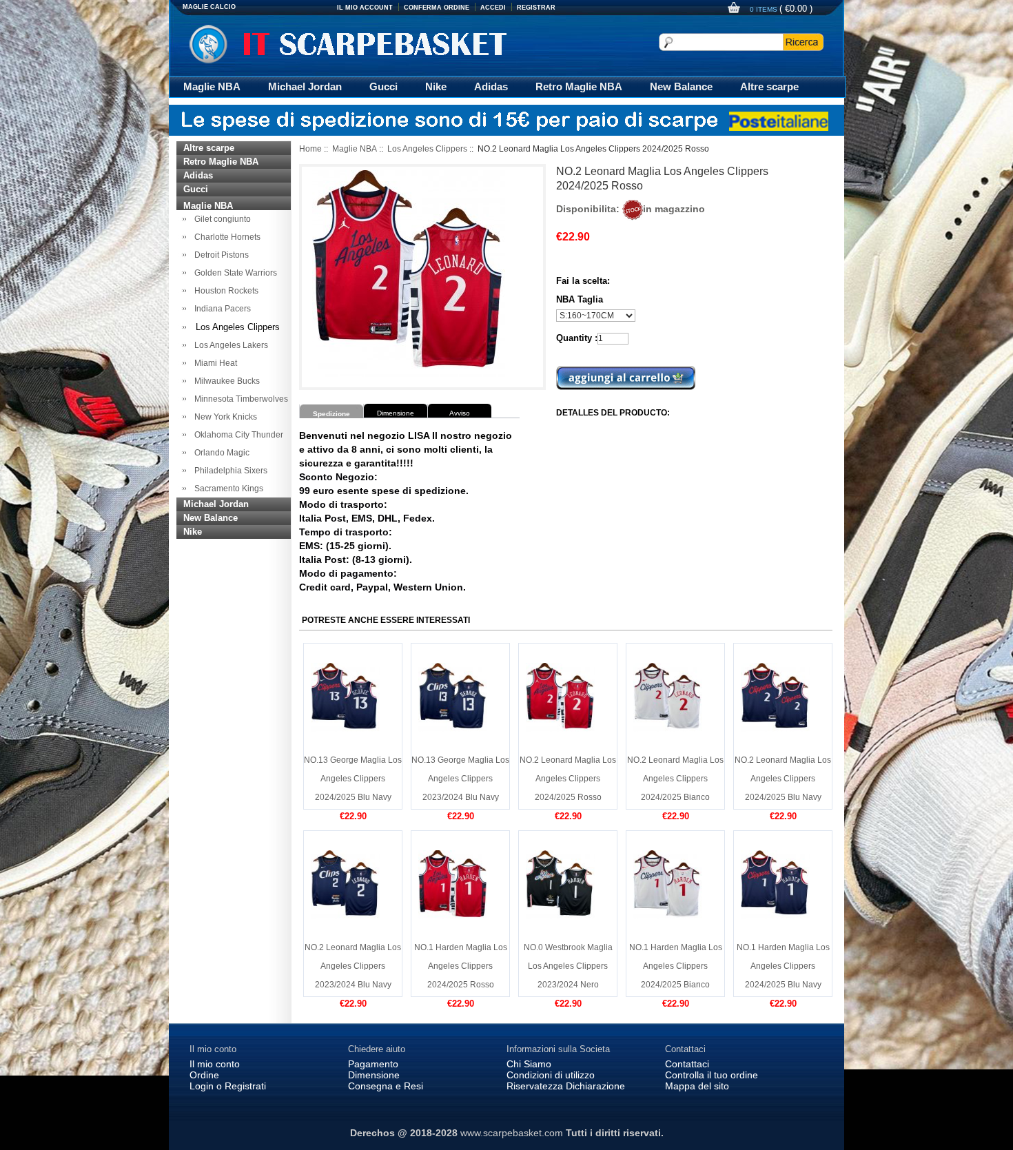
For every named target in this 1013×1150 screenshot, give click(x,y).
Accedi (493, 7)
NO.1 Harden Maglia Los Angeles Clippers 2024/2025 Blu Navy (783, 966)
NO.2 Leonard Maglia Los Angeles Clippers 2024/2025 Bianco (675, 778)
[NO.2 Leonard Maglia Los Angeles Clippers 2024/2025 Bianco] (667, 696)
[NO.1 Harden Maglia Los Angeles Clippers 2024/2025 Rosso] (452, 884)
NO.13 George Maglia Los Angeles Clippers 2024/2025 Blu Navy (353, 778)
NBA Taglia (579, 299)
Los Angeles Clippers (427, 149)
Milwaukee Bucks (225, 381)
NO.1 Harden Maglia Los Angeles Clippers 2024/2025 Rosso (460, 966)
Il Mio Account (365, 7)
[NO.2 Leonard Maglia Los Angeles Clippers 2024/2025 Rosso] (560, 696)
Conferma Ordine (436, 7)
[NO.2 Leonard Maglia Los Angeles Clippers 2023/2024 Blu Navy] (345, 884)
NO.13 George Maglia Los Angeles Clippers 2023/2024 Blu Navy (460, 778)
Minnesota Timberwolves (239, 399)
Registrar (536, 7)
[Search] (803, 42)
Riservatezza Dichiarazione (565, 1085)
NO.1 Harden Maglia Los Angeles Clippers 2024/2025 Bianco (675, 966)
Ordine (204, 1074)
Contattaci (687, 1063)
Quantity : (576, 338)
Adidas (491, 86)
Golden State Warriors (233, 273)
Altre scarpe (769, 86)
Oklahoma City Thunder (236, 435)
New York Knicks (223, 417)
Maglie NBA (212, 86)
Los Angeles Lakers (229, 345)
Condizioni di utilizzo (550, 1074)
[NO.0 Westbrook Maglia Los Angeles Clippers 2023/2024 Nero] (560, 884)
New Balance (681, 86)
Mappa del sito (697, 1085)
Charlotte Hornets (225, 237)
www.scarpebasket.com (511, 1132)
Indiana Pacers (220, 309)
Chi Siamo (528, 1063)
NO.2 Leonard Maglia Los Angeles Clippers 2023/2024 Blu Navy (353, 966)
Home (310, 149)
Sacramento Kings (226, 488)
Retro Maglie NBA (578, 86)
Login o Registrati (228, 1085)
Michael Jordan (305, 86)
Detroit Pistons (219, 255)
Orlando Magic (219, 453)
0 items (764, 9)
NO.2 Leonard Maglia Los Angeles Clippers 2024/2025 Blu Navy (783, 778)
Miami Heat (213, 363)
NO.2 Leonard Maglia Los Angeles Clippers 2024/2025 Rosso (568, 778)
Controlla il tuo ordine (711, 1074)
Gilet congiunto (220, 219)
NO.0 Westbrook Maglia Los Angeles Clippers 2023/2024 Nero (568, 966)
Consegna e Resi (385, 1085)
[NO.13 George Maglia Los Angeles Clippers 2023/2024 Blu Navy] (452, 696)
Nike (436, 86)
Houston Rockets (224, 291)
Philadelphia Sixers (228, 470)
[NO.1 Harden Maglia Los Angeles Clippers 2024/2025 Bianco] (667, 884)
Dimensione (374, 1074)
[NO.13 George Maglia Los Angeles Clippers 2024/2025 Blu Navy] (345, 696)
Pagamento (373, 1063)
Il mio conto (215, 1063)
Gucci (383, 86)
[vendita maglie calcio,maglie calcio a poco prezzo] (358, 44)
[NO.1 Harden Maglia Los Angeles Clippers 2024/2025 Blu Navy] (775, 884)
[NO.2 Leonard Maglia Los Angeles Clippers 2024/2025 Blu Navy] (775, 696)
